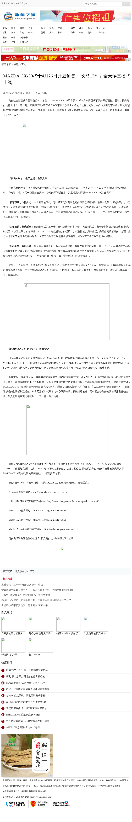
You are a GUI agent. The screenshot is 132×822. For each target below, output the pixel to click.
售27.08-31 (34, 654)
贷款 (90, 32)
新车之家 (6, 64)
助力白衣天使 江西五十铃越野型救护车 (27, 670)
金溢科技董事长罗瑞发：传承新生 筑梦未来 (24, 605)
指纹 (60, 32)
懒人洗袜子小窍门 (24, 571)
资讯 (5, 28)
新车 (5, 32)
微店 (90, 28)
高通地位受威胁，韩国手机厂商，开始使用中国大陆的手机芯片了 (36, 600)
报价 (5, 37)
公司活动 (24, 42)
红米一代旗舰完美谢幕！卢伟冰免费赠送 (28, 689)
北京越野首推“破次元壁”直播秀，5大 (26, 683)
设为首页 (5, 3)
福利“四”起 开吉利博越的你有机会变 (25, 676)
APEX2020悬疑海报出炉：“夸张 (23, 727)
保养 (30, 32)
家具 (52, 28)
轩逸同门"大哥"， (10, 654)
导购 (22, 32)
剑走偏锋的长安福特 (95, 633)
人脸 (52, 32)
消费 (73, 28)
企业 (73, 32)
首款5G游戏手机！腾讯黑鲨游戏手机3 (26, 695)
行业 (43, 28)
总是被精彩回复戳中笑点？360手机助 (26, 702)
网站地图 (42, 791)
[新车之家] (19, 13)
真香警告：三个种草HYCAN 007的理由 (22, 585)
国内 (22, 28)
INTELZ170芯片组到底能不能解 (23, 714)
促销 (43, 32)
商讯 (81, 28)
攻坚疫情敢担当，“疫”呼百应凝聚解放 (26, 708)
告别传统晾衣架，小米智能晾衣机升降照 (28, 721)
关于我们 (7, 791)
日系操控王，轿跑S (11, 633)
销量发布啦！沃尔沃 (67, 633)
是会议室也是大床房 (40, 633)
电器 (60, 28)
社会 (13, 28)
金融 (81, 32)
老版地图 (24, 791)
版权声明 (33, 791)
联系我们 (15, 791)
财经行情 (100, 32)
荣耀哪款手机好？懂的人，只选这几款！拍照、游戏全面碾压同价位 (37, 590)
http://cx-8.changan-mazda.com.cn (50, 510)
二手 (5, 42)
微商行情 (100, 28)
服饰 (13, 37)
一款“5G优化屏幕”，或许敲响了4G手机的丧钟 (25, 595)
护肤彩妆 (24, 37)
